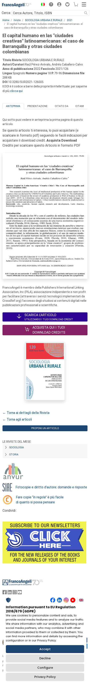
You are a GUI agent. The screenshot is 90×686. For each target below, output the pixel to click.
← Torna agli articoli (17, 419)
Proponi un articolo (45, 428)
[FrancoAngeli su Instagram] (15, 593)
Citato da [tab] (61, 106)
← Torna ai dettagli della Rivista (26, 413)
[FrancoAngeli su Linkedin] (10, 593)
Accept (45, 649)
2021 (70, 20)
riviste (17, 20)
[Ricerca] (85, 13)
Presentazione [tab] (37, 106)
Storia (13, 454)
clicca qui (16, 91)
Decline (45, 658)
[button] (42, 5)
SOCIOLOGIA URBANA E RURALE (43, 20)
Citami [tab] (79, 106)
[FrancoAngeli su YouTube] (20, 593)
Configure (45, 668)
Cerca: (6, 13)
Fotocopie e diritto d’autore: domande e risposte (51, 487)
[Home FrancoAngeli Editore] (16, 5)
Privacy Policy (45, 677)
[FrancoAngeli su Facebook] (5, 593)
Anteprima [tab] (13, 106)
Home (6, 20)
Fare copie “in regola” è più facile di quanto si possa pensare (40, 499)
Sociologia (16, 447)
